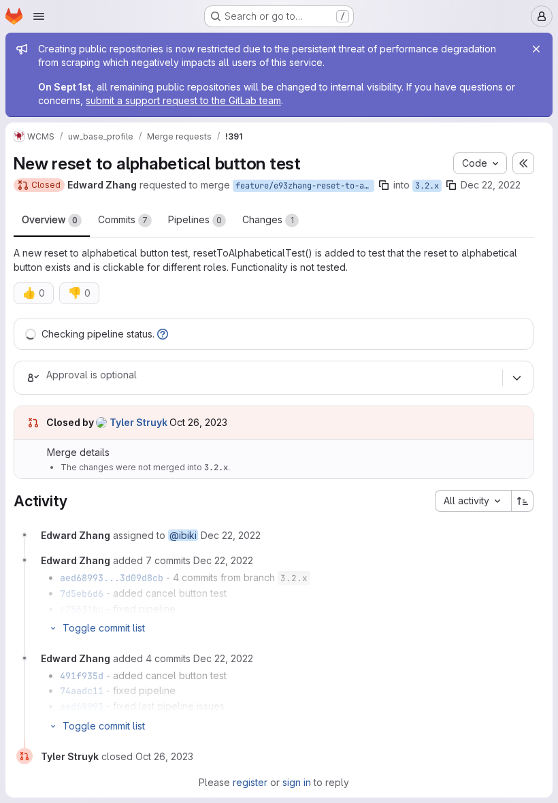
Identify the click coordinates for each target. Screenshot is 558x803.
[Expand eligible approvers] (516, 378)
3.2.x (427, 185)
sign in (296, 782)
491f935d (81, 676)
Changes (268, 219)
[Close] (536, 49)
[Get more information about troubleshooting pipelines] (162, 334)
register (250, 782)
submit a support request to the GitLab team (183, 100)
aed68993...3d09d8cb (111, 578)
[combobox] (473, 501)
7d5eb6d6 (81, 593)
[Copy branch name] (384, 185)
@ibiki (183, 535)
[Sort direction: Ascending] (523, 501)
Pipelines (195, 219)
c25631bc (81, 609)
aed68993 (81, 706)
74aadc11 (81, 691)
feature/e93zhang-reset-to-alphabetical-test (304, 185)
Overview (50, 219)
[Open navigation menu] (39, 16)
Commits (123, 219)
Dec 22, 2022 (491, 185)
